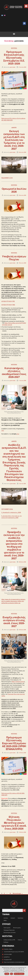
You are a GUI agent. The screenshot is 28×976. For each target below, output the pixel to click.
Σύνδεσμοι (6, 942)
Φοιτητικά (14, 48)
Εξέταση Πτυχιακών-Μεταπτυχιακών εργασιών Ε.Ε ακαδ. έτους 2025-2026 (14, 822)
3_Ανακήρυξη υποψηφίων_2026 (11, 512)
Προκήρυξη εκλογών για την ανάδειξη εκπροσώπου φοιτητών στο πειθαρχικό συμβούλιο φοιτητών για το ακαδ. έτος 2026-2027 (14, 545)
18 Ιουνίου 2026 (22, 195)
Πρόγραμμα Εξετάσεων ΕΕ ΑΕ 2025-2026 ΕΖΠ (13, 794)
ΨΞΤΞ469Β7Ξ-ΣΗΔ (7, 509)
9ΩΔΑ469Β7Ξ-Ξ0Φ (7, 178)
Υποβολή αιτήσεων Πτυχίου (14, 257)
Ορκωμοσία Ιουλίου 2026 (14, 190)
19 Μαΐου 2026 (22, 832)
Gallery (5, 920)
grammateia (12, 67)
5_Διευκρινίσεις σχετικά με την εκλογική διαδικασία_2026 (11, 516)
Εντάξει (7, 973)
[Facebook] (24, 23)
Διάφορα (14, 127)
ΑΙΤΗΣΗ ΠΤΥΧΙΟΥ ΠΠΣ (8, 301)
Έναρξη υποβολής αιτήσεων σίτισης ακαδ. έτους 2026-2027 (14, 621)
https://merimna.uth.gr (18, 681)
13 (10, 893)
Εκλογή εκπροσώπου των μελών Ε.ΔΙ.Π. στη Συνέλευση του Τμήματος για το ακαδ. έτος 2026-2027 (14, 139)
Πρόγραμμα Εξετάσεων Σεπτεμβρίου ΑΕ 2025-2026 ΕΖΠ (13, 119)
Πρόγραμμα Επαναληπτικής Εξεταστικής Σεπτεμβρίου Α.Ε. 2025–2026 (14, 57)
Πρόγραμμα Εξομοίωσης (9, 930)
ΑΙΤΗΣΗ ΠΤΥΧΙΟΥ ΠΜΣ (8, 305)
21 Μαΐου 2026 (22, 752)
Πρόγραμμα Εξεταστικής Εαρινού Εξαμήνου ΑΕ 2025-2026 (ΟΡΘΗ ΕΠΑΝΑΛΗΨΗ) (14, 743)
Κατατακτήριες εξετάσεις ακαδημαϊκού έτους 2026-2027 (14, 372)
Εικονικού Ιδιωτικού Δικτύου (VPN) (13, 695)
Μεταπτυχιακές (17, 927)
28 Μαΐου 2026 (22, 562)
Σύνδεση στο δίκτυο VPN (9, 939)
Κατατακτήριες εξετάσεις (10, 932)
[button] (26, 6)
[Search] (24, 910)
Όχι (11, 973)
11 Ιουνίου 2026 (22, 380)
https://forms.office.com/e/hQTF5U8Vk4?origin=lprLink (14, 324)
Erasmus (20, 939)
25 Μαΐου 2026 (22, 629)
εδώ (2, 430)
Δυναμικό (13, 918)
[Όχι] (26, 971)
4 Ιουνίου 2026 (22, 483)
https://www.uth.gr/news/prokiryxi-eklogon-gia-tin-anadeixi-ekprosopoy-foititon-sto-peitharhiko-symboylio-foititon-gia (13, 601)
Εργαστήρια (20, 918)
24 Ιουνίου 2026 (22, 152)
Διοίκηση (6, 918)
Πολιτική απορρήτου (19, 973)
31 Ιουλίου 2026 (22, 67)
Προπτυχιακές (7, 927)
